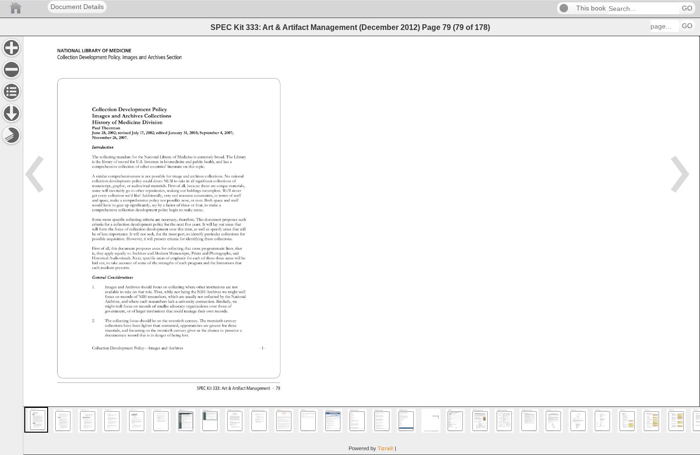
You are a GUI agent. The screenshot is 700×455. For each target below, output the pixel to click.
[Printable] (11, 135)
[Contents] (11, 91)
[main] (361, 245)
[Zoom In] (11, 47)
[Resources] (11, 113)
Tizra (385, 448)
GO (687, 8)
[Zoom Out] (11, 69)
